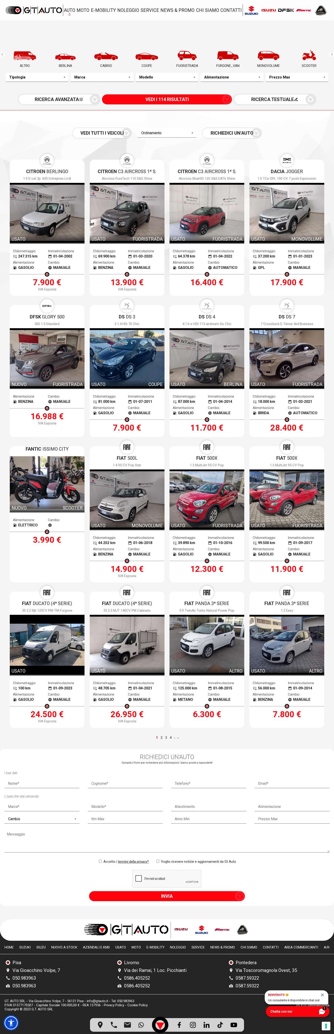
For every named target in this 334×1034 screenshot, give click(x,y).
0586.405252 (137, 978)
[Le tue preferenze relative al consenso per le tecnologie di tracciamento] (326, 1026)
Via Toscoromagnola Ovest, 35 (266, 970)
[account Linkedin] (206, 1025)
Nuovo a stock (64, 947)
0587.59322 (247, 978)
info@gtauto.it (97, 1001)
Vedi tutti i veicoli (102, 133)
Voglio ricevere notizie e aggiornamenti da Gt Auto (198, 862)
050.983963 (24, 978)
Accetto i (125, 862)
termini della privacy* (133, 862)
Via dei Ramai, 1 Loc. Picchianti (155, 970)
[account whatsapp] (141, 1025)
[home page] (33, 10)
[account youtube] (234, 1025)
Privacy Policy (114, 1005)
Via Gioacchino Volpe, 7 (36, 970)
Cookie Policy (137, 1005)
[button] (11, 1022)
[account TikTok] (220, 1025)
